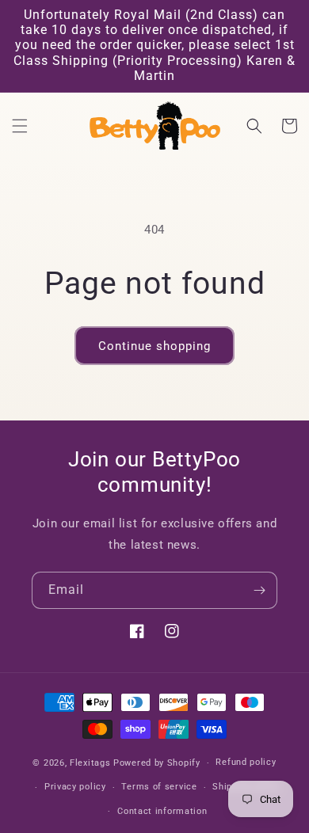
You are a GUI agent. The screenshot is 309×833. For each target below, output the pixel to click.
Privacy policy (75, 787)
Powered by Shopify (156, 763)
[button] (19, 125)
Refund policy (246, 762)
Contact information (162, 811)
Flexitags (91, 763)
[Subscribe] (259, 590)
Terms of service (158, 787)
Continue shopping (154, 346)
